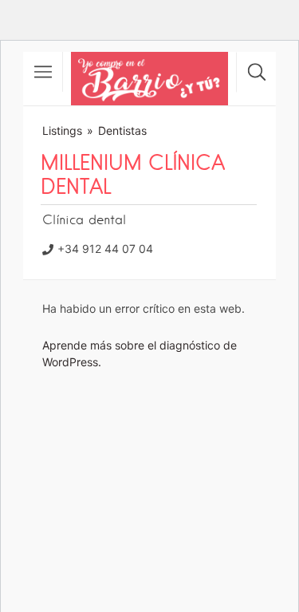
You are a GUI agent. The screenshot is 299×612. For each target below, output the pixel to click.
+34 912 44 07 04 (105, 248)
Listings (62, 130)
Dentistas (122, 130)
